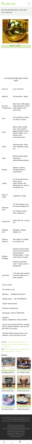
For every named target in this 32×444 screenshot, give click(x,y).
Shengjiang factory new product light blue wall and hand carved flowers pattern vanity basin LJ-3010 (8, 372)
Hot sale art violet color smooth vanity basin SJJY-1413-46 (8, 409)
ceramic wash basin (16, 436)
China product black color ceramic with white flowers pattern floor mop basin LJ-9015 (8, 391)
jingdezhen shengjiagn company (16, 433)
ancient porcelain (19, 425)
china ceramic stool (7, 428)
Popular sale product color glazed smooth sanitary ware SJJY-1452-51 (23, 409)
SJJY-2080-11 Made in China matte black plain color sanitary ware (23, 372)
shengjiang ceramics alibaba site (16, 430)
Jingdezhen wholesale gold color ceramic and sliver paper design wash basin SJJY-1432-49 (14, 344)
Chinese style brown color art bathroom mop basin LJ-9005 (23, 391)
